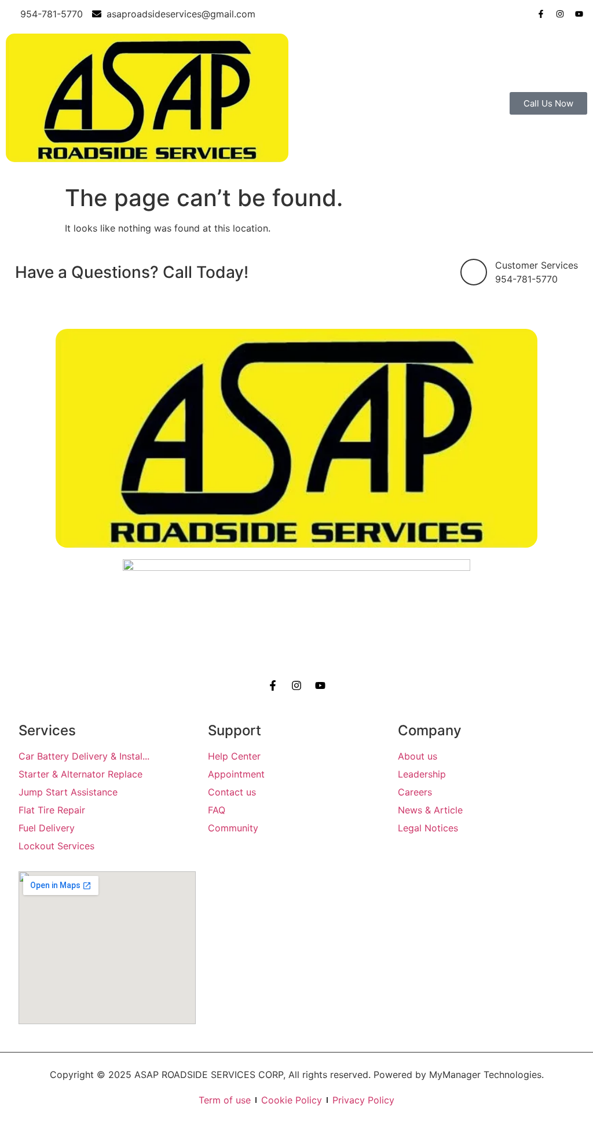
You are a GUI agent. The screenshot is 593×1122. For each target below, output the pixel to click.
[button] (444, 103)
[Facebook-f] (541, 14)
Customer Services (536, 265)
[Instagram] (560, 14)
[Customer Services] (473, 272)
